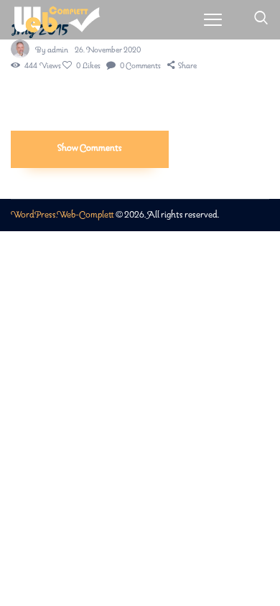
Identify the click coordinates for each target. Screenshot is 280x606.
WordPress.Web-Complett (62, 215)
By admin (52, 50)
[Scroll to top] (270, 565)
